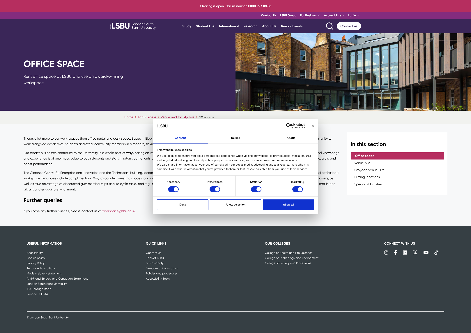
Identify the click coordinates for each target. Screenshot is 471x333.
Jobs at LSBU (155, 258)
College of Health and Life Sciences (288, 253)
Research (250, 26)
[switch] (215, 189)
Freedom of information (162, 268)
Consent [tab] (180, 137)
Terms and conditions (41, 268)
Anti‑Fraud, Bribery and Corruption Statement (57, 278)
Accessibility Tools (158, 278)
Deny (182, 204)
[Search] (329, 26)
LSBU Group (288, 15)
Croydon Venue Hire (369, 170)
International (229, 26)
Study (186, 26)
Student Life (205, 26)
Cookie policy (36, 258)
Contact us (348, 26)
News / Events (291, 26)
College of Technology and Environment (291, 258)
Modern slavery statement (44, 273)
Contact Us (268, 15)
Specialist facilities (368, 184)
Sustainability (155, 263)
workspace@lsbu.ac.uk (118, 211)
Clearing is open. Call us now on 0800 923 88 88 (235, 6)
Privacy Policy (36, 263)
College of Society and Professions (288, 263)
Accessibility (35, 253)
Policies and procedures (162, 273)
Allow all (288, 204)
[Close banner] (313, 126)
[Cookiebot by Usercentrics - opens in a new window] (289, 126)
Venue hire (362, 163)
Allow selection (235, 204)
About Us (269, 26)
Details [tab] (235, 137)
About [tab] (291, 137)
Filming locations (367, 177)
